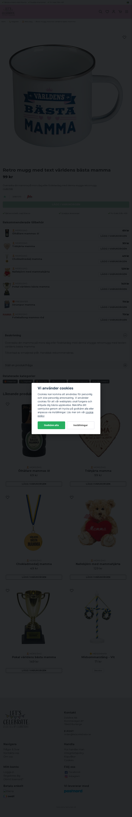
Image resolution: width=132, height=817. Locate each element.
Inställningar (80, 425)
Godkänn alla (51, 425)
